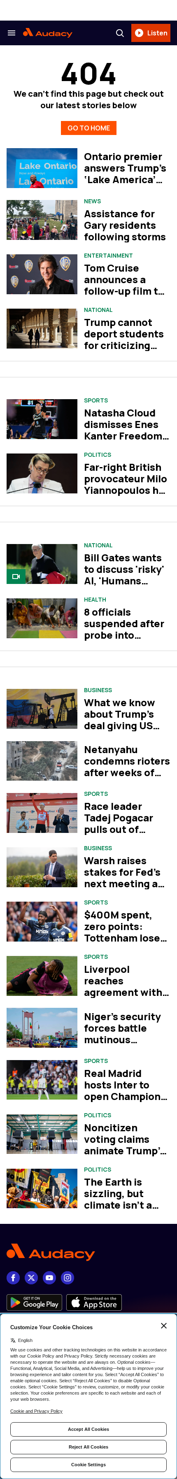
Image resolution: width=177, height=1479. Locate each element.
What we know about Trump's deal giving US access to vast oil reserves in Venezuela (126, 731)
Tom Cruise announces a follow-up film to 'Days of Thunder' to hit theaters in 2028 (126, 296)
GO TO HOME (89, 128)
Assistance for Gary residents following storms (125, 225)
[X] (31, 1277)
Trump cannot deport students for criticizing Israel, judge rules (127, 339)
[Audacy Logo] (47, 33)
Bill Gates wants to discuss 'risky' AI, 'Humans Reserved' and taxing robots (124, 580)
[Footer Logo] (88, 1252)
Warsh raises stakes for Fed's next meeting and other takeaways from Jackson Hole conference (127, 889)
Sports (96, 400)
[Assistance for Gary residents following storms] (42, 220)
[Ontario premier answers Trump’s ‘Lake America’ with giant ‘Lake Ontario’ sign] (42, 168)
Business (98, 690)
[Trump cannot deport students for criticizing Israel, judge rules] (42, 329)
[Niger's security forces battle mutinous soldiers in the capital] (42, 1028)
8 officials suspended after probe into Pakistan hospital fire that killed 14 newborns (126, 640)
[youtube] (49, 1277)
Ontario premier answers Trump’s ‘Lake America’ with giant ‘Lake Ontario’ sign (125, 179)
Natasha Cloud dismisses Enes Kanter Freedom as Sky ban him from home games (123, 441)
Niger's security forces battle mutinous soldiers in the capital (122, 1039)
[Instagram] (67, 1277)
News (92, 201)
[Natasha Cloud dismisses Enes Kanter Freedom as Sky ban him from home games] (42, 419)
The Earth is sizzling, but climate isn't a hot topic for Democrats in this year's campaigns (127, 1210)
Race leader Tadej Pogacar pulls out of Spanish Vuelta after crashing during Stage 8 (120, 834)
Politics (97, 454)
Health (95, 599)
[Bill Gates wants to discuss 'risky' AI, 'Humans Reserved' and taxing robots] (42, 564)
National (98, 310)
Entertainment (108, 255)
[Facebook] (13, 1277)
